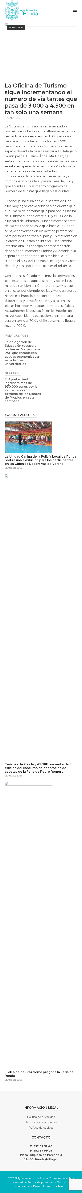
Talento (62, 1186)
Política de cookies (41, 1127)
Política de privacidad (41, 1117)
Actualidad (16, 27)
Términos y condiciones (41, 1122)
